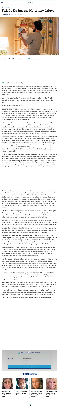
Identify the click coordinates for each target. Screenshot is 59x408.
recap (32, 59)
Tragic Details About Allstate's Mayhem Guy (21, 393)
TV (2, 7)
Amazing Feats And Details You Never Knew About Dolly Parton (51, 394)
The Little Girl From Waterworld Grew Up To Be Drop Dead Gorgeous (36, 394)
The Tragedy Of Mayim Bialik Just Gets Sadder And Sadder (6, 394)
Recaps (7, 7)
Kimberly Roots (8, 14)
